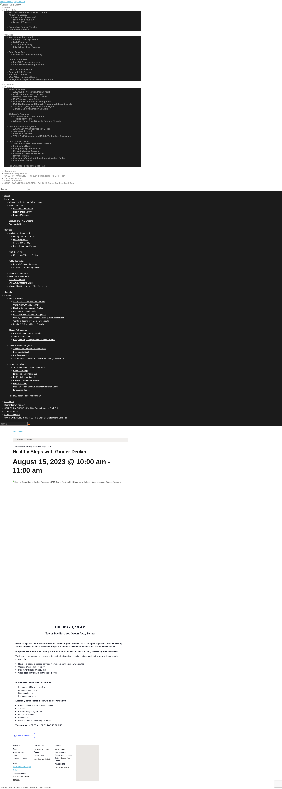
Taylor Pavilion (60, 749)
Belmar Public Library (41, 749)
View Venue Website (62, 767)
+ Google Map (65, 758)
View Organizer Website (42, 759)
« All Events (18, 431)
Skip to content (6, 1)
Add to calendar (24, 735)
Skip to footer (19, 1)
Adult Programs (18, 776)
